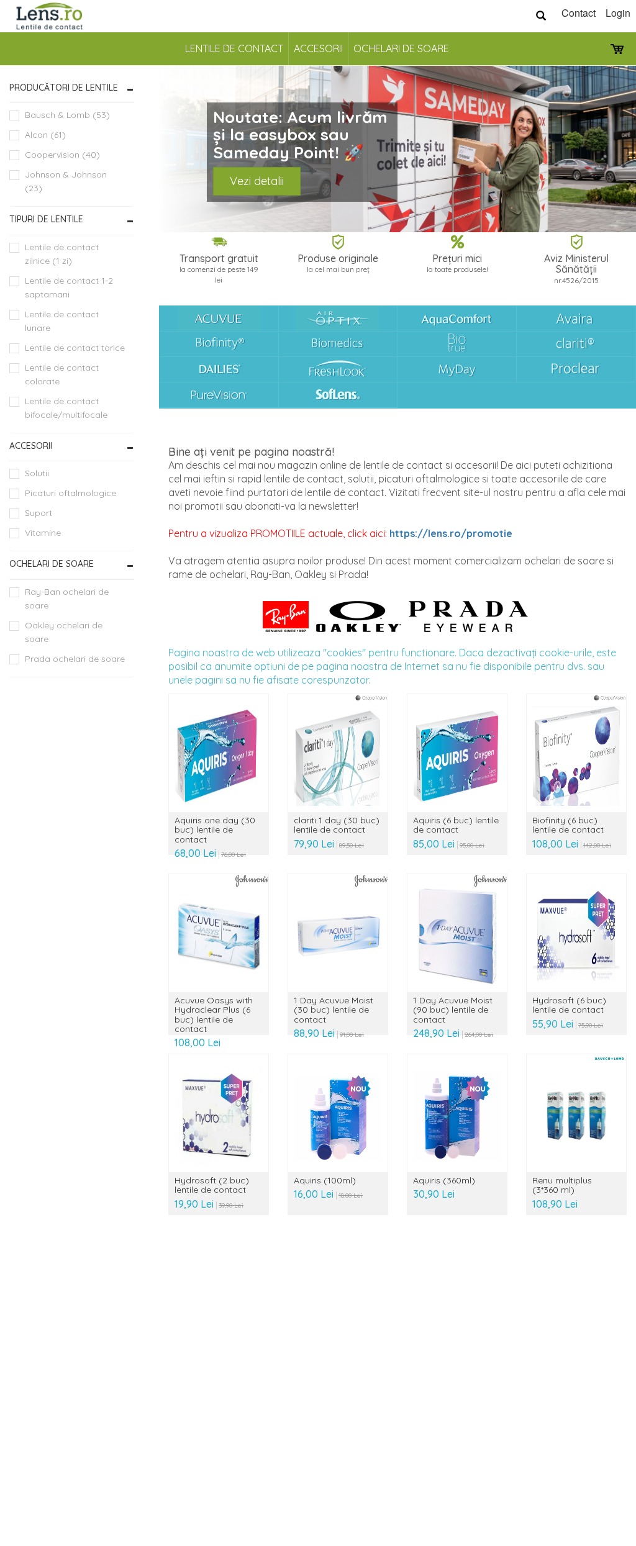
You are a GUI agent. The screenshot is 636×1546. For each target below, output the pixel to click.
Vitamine (43, 532)
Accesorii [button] (30, 445)
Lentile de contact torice (75, 347)
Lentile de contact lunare (62, 321)
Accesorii (318, 48)
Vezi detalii (257, 181)
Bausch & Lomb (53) (67, 114)
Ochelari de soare (401, 48)
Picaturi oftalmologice (70, 493)
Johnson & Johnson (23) (66, 181)
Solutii (37, 473)
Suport (38, 512)
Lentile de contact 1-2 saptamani (69, 287)
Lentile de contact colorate (62, 374)
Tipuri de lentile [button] (46, 219)
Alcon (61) (45, 134)
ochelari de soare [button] (51, 563)
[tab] (71, 87)
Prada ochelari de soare (75, 658)
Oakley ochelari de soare (63, 632)
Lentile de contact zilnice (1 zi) (62, 254)
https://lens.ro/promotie (450, 533)
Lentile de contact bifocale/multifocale (66, 408)
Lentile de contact (234, 48)
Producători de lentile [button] (63, 87)
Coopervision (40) (62, 154)
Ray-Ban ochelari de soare (67, 598)
